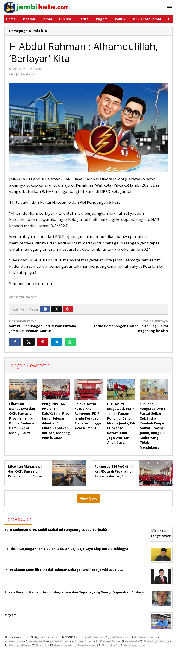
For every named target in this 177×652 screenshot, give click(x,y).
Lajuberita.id (37, 641)
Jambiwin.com (94, 637)
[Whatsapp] (70, 342)
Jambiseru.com (14, 641)
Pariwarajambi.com (156, 641)
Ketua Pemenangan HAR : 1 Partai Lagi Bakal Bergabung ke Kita (130, 326)
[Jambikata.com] (36, 7)
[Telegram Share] (56, 342)
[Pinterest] (68, 309)
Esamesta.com (84, 641)
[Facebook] (45, 309)
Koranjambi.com (144, 637)
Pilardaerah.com (109, 641)
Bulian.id (41, 645)
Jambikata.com (59, 641)
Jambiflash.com (118, 637)
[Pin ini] (42, 342)
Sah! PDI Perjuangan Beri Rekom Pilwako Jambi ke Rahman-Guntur (42, 326)
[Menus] (169, 6)
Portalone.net (86, 645)
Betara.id (131, 641)
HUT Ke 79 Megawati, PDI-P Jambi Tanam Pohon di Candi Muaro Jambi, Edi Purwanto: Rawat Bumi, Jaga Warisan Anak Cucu (121, 423)
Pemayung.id (62, 645)
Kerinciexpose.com (135, 645)
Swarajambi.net (19, 645)
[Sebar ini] (15, 342)
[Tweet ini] (29, 342)
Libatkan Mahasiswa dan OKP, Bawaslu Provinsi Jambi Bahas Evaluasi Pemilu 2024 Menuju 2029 (22, 418)
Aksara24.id (109, 645)
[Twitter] (56, 309)
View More (88, 498)
